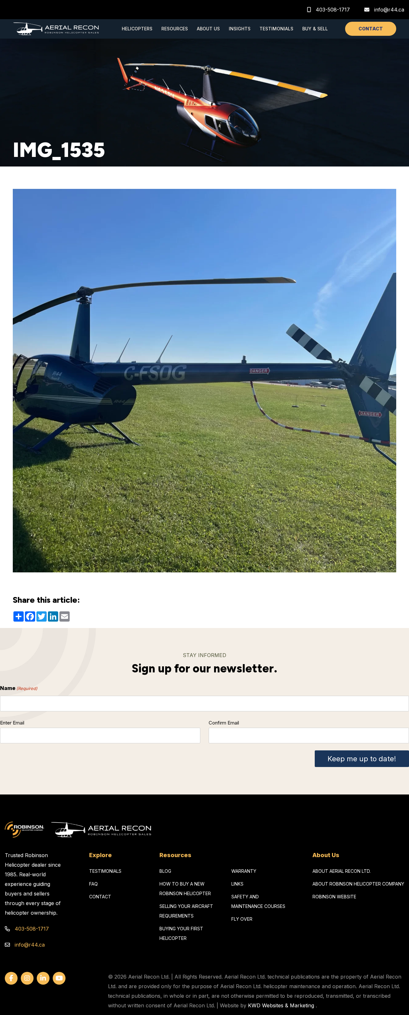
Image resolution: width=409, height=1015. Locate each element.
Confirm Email (224, 723)
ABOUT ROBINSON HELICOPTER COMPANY (358, 884)
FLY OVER (241, 919)
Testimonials (276, 28)
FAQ (93, 884)
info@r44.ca (389, 9)
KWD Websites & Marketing (281, 1005)
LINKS (237, 884)
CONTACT (371, 28)
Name (18, 688)
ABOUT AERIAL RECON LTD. (342, 871)
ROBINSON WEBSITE (334, 896)
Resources (174, 28)
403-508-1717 (332, 9)
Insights (240, 28)
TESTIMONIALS (105, 871)
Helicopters (137, 28)
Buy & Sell (315, 28)
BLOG (165, 871)
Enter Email (12, 723)
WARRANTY (243, 871)
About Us (208, 28)
